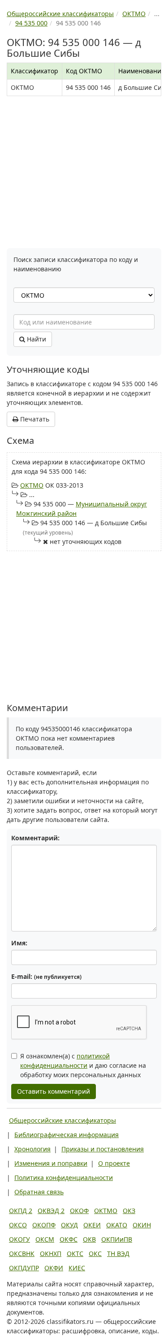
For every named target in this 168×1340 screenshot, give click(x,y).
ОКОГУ (19, 1239)
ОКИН (142, 1225)
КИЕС (77, 1268)
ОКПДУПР (24, 1268)
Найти (35, 339)
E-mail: (46, 976)
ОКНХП (50, 1253)
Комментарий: (35, 838)
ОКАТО (116, 1225)
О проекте (114, 1163)
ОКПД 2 (20, 1210)
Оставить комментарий (53, 1091)
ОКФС (69, 1239)
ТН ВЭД (118, 1253)
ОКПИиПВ (116, 1239)
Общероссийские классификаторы (62, 1120)
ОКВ (89, 1239)
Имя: (19, 943)
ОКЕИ (92, 1225)
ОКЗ (129, 1210)
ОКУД (69, 1225)
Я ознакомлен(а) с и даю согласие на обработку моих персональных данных (83, 1065)
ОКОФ (79, 1210)
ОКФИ (53, 1268)
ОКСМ (44, 1239)
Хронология (32, 1149)
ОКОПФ (44, 1225)
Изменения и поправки (50, 1163)
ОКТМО (31, 485)
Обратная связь (39, 1192)
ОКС (95, 1253)
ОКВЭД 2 (51, 1210)
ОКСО (18, 1225)
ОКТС (75, 1253)
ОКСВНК (21, 1253)
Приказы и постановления (102, 1149)
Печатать (33, 419)
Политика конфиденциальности (63, 1177)
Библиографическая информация (66, 1134)
